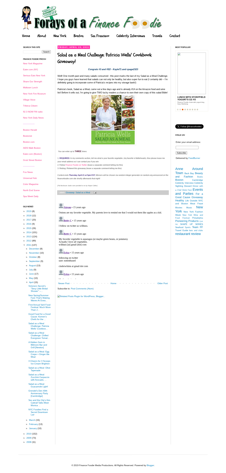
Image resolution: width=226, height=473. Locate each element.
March (32, 420)
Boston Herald (30, 130)
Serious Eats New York (34, 75)
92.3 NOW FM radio (33, 111)
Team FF (197, 227)
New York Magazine (32, 63)
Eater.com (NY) (30, 69)
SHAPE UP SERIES (191, 224)
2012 (29, 240)
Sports (188, 227)
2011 (29, 245)
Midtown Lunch (30, 87)
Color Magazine (30, 184)
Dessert (188, 186)
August (32, 265)
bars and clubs (196, 230)
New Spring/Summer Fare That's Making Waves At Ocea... (39, 298)
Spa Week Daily (30, 196)
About (41, 35)
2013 (29, 236)
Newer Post (63, 283)
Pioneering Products (187, 221)
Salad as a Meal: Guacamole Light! (38, 385)
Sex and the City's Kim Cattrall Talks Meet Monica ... (39, 403)
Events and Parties (189, 192)
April (31, 282)
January (33, 428)
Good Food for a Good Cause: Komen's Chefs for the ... (39, 316)
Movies (178, 207)
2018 (29, 215)
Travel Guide (181, 230)
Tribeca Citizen (30, 105)
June (31, 274)
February (34, 424)
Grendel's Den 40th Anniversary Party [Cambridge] (38, 393)
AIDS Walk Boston (32, 148)
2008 (29, 442)
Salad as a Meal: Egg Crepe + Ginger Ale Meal (38, 354)
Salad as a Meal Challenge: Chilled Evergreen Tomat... (38, 335)
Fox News (28, 172)
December (34, 248)
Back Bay (189, 173)
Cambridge (197, 180)
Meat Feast (196, 203)
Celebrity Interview (184, 183)
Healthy (179, 200)
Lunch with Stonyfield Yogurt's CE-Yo (191, 98)
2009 (29, 438)
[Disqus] (113, 240)
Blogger (150, 465)
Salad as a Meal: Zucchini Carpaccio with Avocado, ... (38, 377)
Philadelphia (197, 218)
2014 (29, 232)
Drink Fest (187, 190)
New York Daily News (33, 117)
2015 (29, 228)
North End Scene (31, 190)
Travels (157, 35)
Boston (78, 35)
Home (26, 35)
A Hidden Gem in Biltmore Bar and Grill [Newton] (37, 345)
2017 (29, 219)
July (31, 269)
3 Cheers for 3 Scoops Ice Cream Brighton (39, 362)
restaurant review (188, 234)
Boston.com (29, 142)
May (31, 278)
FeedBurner (194, 158)
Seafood (179, 227)
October (33, 257)
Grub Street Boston (32, 160)
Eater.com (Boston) (32, 154)
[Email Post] (94, 193)
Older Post (162, 283)
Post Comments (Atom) (82, 288)
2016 (29, 224)
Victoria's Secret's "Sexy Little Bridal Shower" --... (38, 288)
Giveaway (70, 193)
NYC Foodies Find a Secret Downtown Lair (38, 412)
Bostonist (27, 136)
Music (189, 207)
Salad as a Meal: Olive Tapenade (39, 369)
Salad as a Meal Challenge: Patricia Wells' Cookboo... (38, 326)
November (34, 253)
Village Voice (29, 99)
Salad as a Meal (83, 193)
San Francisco (100, 35)
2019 (29, 211)
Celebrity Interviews (131, 35)
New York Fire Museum (34, 93)
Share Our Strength (32, 81)
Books (200, 177)
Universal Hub (30, 178)
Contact (175, 35)
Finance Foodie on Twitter (76, 165)
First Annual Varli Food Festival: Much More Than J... (39, 307)
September (34, 261)
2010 (29, 433)
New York (60, 35)
